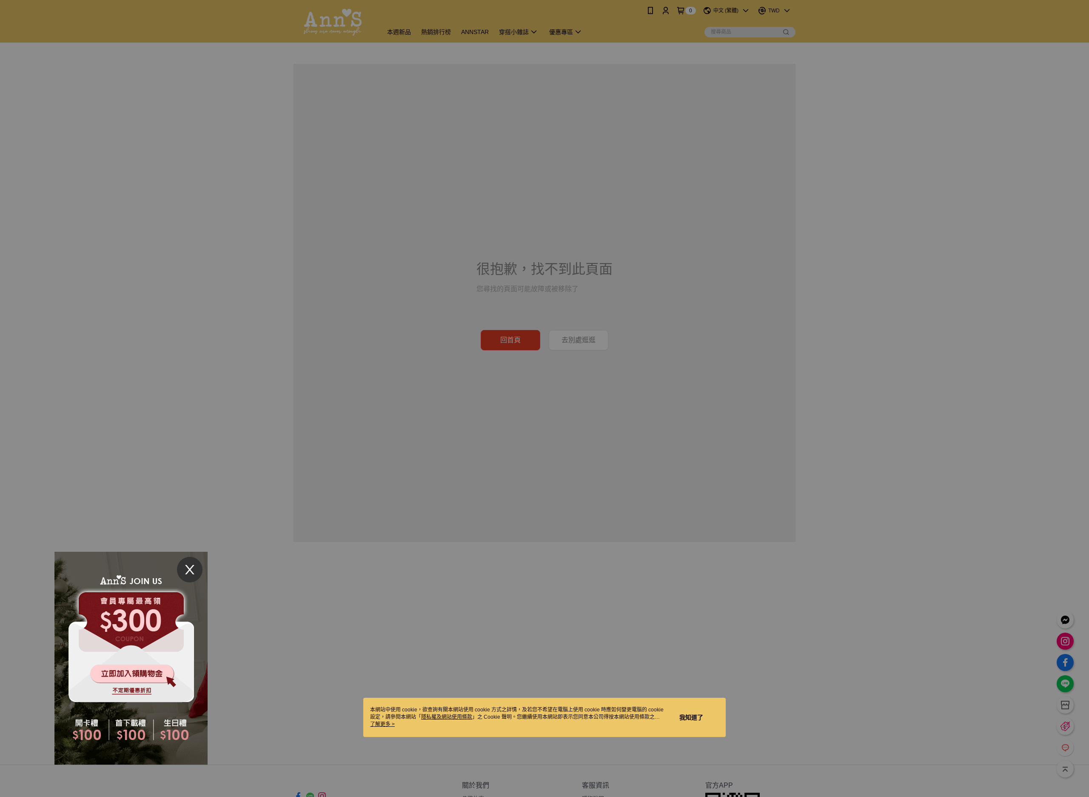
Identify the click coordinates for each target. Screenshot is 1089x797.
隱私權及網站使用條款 (446, 717)
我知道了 (691, 717)
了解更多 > (382, 724)
